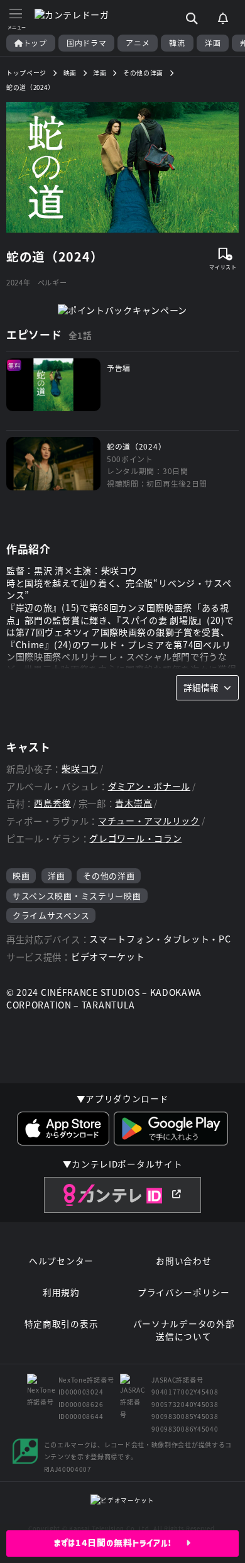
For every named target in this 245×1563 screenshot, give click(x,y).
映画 (21, 875)
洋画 (212, 43)
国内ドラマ (87, 43)
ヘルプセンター (61, 1261)
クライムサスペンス (51, 915)
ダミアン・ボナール (149, 786)
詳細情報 (201, 687)
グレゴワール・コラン (135, 838)
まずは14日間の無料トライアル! (120, 1542)
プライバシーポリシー (184, 1292)
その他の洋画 (108, 875)
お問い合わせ (183, 1261)
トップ (35, 43)
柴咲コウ (80, 769)
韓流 (177, 43)
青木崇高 (133, 803)
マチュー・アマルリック (149, 821)
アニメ (138, 43)
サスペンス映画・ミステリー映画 (77, 896)
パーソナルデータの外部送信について (184, 1330)
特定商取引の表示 (61, 1324)
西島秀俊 (52, 803)
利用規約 (61, 1292)
